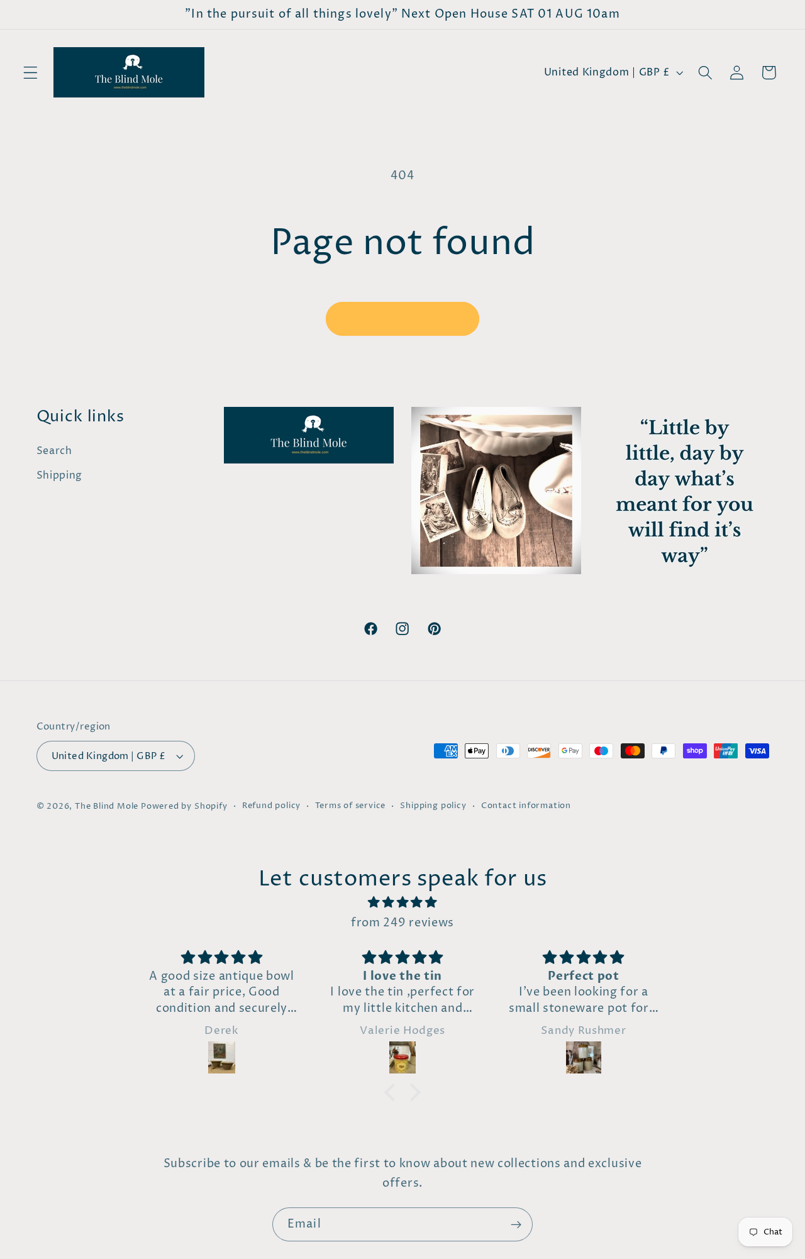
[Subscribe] (516, 1224)
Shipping (59, 475)
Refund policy (271, 806)
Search (54, 451)
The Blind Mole (106, 806)
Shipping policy (433, 806)
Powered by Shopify (184, 806)
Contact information (526, 806)
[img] (402, 902)
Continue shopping (402, 318)
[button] (30, 73)
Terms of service (350, 806)
